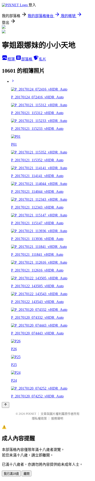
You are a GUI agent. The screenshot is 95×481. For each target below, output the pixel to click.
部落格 (27, 59)
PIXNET (31, 413)
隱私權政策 (39, 418)
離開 (27, 473)
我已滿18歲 (11, 473)
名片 (42, 59)
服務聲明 (57, 418)
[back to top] (5, 405)
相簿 (11, 59)
